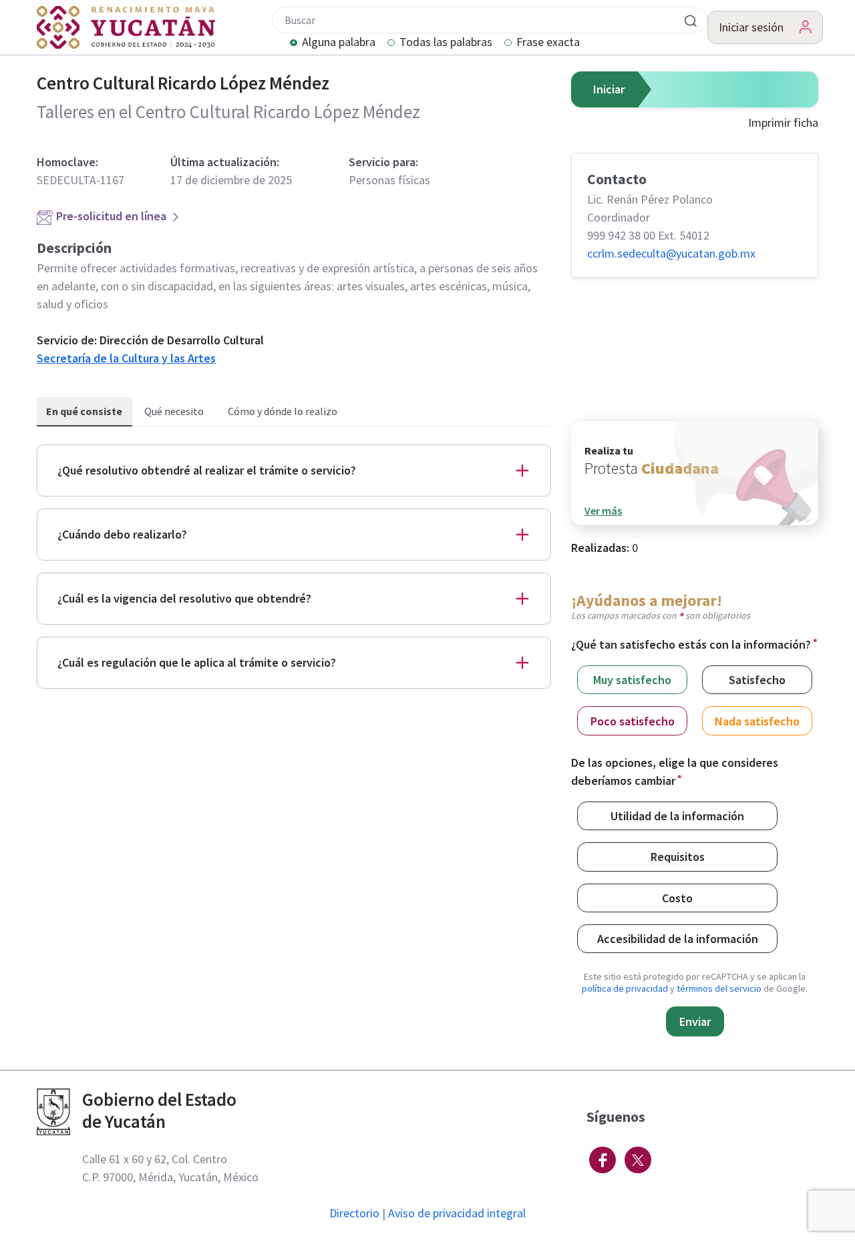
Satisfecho (757, 679)
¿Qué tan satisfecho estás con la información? (691, 644)
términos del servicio (719, 988)
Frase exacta (548, 42)
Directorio (354, 1213)
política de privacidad (625, 988)
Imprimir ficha (783, 122)
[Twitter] (638, 1160)
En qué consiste (84, 411)
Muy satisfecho (632, 679)
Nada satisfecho (757, 721)
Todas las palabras (445, 42)
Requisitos (678, 856)
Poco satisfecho (632, 721)
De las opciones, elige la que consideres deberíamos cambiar (674, 771)
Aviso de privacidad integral (457, 1213)
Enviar (695, 1021)
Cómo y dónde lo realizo (282, 411)
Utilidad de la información (677, 816)
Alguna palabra (338, 42)
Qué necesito (174, 411)
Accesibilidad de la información (677, 938)
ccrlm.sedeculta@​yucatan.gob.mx (671, 253)
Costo (677, 898)
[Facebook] (602, 1160)
